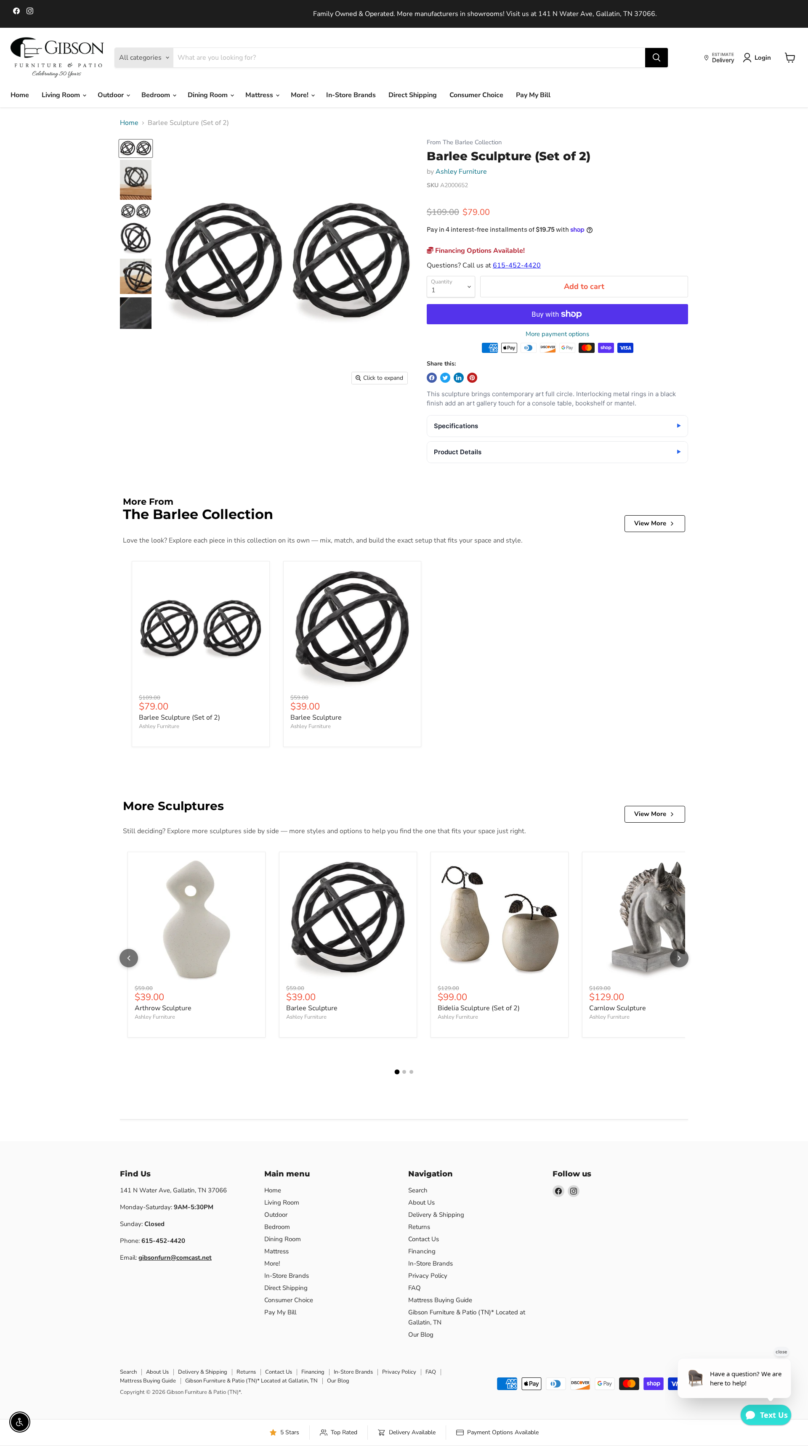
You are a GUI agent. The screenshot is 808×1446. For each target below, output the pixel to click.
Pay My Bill (533, 95)
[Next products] (679, 958)
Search (418, 1190)
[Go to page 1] (396, 1072)
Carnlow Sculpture (617, 1008)
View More (650, 523)
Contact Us (423, 1239)
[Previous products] (129, 958)
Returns (419, 1227)
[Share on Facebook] (432, 378)
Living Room (62, 95)
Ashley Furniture (461, 171)
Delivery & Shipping (436, 1214)
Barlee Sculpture (316, 717)
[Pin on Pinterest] (472, 378)
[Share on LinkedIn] (459, 378)
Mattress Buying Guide (440, 1300)
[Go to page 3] (411, 1072)
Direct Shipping (412, 95)
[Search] (656, 57)
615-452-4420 (517, 265)
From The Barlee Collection (464, 142)
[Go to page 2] (404, 1072)
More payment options (557, 334)
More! (300, 95)
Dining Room (208, 95)
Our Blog (420, 1334)
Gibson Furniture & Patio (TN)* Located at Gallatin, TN (251, 1381)
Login (763, 57)
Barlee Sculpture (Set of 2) (179, 717)
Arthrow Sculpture (163, 1008)
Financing (422, 1251)
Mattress (260, 95)
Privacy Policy (427, 1275)
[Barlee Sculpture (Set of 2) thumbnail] (135, 148)
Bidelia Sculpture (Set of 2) (479, 1008)
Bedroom (156, 95)
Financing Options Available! (479, 250)
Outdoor (111, 95)
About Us (421, 1202)
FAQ (414, 1288)
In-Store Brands (351, 95)
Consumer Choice (476, 95)
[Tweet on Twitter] (445, 378)
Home (20, 95)
